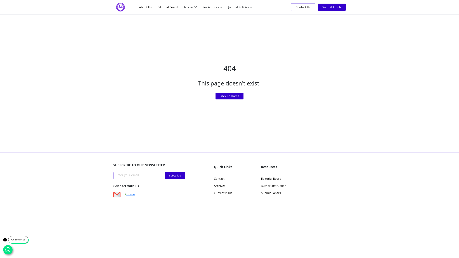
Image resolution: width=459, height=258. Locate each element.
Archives (219, 186)
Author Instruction (273, 186)
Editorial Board (167, 7)
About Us (145, 7)
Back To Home (229, 96)
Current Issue (223, 193)
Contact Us (303, 7)
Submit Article (331, 7)
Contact (219, 179)
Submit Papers (271, 193)
